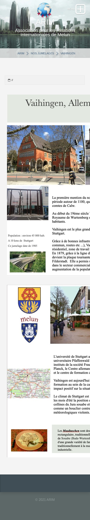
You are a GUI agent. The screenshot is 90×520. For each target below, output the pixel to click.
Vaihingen (67, 53)
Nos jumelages (42, 53)
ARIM (21, 53)
